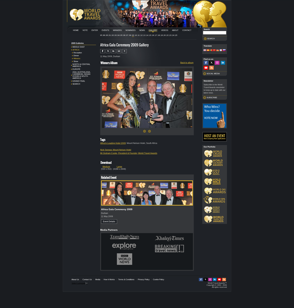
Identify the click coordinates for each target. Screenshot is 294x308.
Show (76, 61)
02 (113, 35)
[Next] (147, 129)
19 (162, 35)
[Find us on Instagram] (217, 63)
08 (130, 35)
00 (107, 35)
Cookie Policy (158, 279)
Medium (106, 166)
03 (116, 35)
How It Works (109, 279)
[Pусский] (224, 50)
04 (119, 35)
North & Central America (81, 65)
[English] (204, 50)
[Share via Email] (119, 51)
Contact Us (87, 279)
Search (76, 84)
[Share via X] (108, 51)
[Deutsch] (217, 50)
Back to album (186, 62)
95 (101, 35)
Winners (117, 30)
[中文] (214, 50)
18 (159, 35)
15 (150, 35)
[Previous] (144, 132)
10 (136, 35)
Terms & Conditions (126, 279)
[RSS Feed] (211, 68)
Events (105, 30)
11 (139, 35)
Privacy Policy (144, 279)
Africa (75, 50)
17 (156, 35)
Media (97, 279)
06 (124, 35)
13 (144, 35)
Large (119, 166)
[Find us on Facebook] (206, 63)
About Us (75, 279)
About (175, 30)
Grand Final (78, 81)
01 (110, 35)
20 (165, 35)
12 (142, 35)
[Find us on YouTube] (206, 68)
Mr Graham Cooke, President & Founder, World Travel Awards (128, 153)
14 (147, 35)
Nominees (130, 30)
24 (173, 35)
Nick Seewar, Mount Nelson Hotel (115, 150)
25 (176, 35)
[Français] (221, 50)
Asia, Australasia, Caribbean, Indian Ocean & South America (81, 75)
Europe (76, 69)
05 (121, 35)
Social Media (213, 74)
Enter (95, 30)
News (142, 30)
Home (76, 30)
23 (170, 35)
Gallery (153, 30)
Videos (164, 30)
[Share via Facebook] (102, 51)
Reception (78, 53)
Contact (186, 30)
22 (168, 35)
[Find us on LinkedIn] (223, 63)
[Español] (208, 50)
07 (127, 35)
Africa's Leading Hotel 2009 (113, 143)
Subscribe (212, 97)
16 (153, 35)
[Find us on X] (211, 63)
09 (133, 35)
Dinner (76, 56)
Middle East (78, 47)
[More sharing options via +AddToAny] (124, 51)
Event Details (109, 221)
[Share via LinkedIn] (113, 51)
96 (104, 35)
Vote (85, 30)
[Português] (211, 50)
